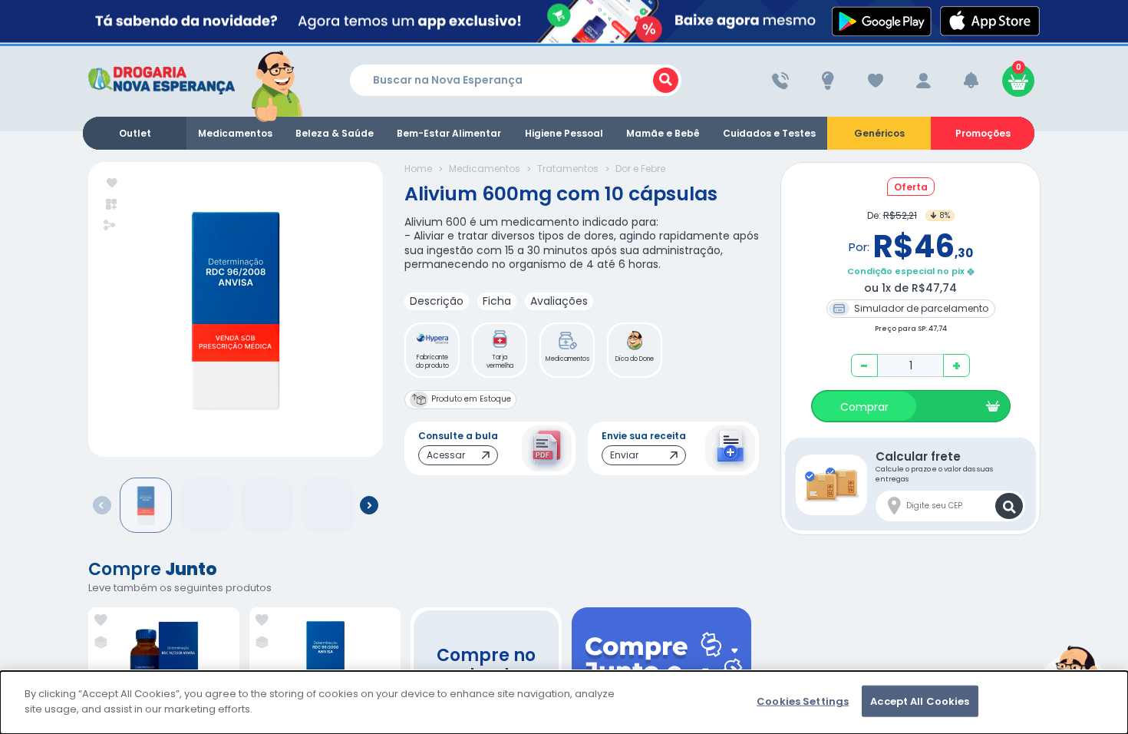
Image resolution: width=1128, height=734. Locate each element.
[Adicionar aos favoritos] (112, 183)
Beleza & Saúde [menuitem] (334, 133)
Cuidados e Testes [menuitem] (769, 133)
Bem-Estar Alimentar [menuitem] (449, 133)
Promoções (983, 133)
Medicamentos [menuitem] (235, 133)
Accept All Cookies (919, 701)
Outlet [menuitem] (135, 133)
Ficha (497, 301)
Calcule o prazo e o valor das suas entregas (934, 466)
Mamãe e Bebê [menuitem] (663, 133)
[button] (432, 350)
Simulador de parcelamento (920, 308)
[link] (100, 620)
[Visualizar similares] (112, 204)
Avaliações (559, 301)
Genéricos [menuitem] (879, 133)
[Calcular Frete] (1009, 506)
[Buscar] (665, 80)
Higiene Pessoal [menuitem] (564, 133)
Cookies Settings (803, 701)
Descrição (436, 301)
